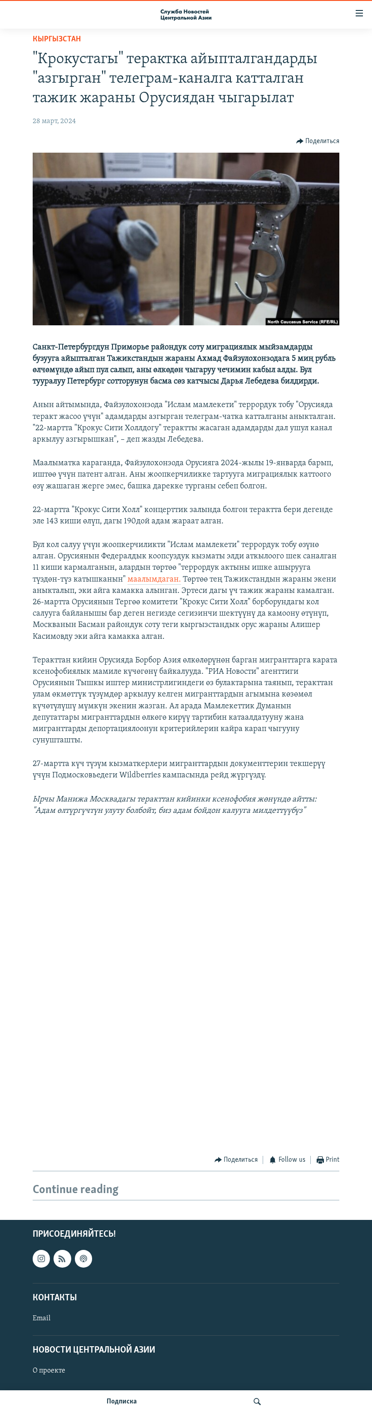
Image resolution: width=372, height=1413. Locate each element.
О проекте (49, 1370)
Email (41, 1318)
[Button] (318, 141)
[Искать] (257, 1401)
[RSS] (62, 1258)
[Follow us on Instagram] (41, 1258)
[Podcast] (83, 1258)
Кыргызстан (57, 39)
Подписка (122, 1401)
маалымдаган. (154, 580)
